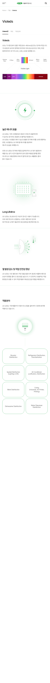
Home (4, 10)
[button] (5, 31)
